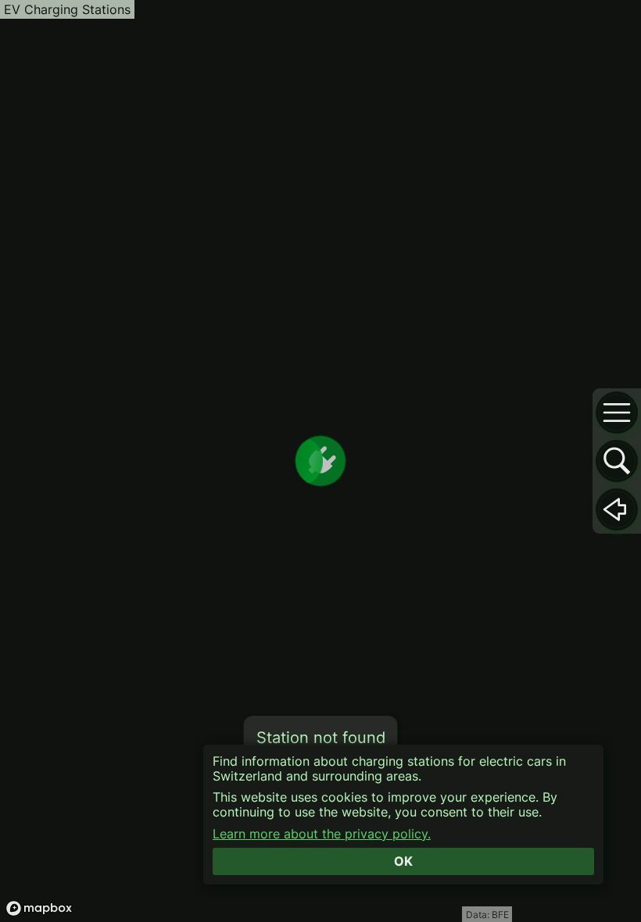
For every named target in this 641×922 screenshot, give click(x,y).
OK (403, 861)
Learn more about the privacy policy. (322, 834)
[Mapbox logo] (39, 908)
